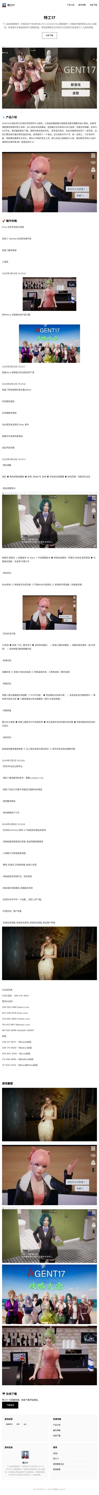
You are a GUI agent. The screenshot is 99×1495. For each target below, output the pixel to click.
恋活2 (55, 1453)
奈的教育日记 (58, 1464)
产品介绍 (70, 5)
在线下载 (93, 5)
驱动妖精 (56, 1469)
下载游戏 (10, 1405)
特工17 (11, 5)
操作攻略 (82, 5)
